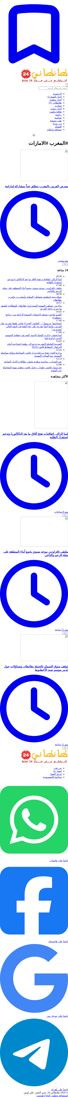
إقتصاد (58, 126)
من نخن (58, 768)
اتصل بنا (57, 771)
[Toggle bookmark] (66, 264)
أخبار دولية (56, 108)
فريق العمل (56, 774)
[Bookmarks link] (34, 66)
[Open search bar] (66, 84)
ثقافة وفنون (55, 111)
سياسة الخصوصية (52, 777)
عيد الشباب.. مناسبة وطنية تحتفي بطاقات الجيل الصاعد (33, 361)
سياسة (58, 117)
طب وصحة (56, 120)
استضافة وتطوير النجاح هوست (52, 1095)
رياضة (58, 114)
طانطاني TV (55, 102)
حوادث (58, 105)
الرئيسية (57, 93)
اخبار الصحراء (54, 96)
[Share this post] (63, 264)
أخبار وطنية (56, 99)
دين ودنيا (57, 123)
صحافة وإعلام (54, 129)
